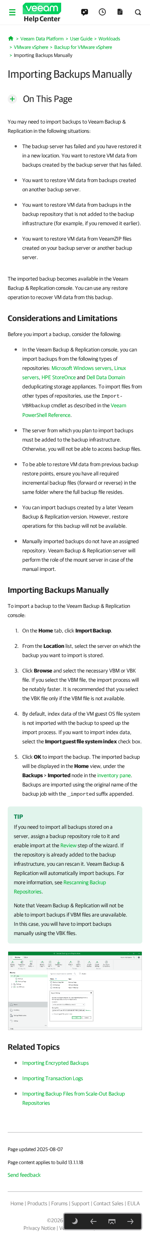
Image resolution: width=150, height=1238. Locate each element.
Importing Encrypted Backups (55, 1063)
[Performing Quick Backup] (93, 1221)
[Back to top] (112, 1221)
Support (81, 1203)
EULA (133, 1203)
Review (68, 845)
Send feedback (24, 1175)
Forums (59, 1203)
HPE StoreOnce (59, 377)
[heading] (75, 318)
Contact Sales (108, 1203)
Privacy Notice (39, 1228)
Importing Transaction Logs (52, 1078)
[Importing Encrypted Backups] (130, 1221)
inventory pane (114, 775)
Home (16, 1203)
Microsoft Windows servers (82, 368)
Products (37, 1203)
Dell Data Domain (106, 377)
